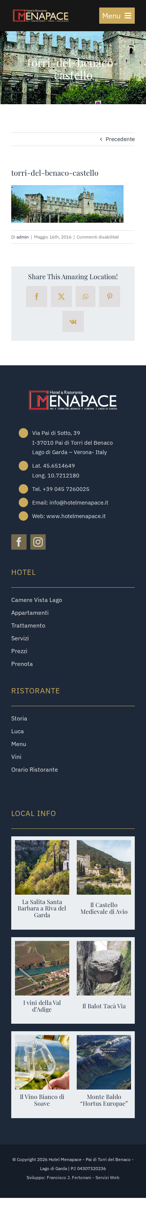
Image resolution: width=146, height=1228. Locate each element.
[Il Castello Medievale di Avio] (104, 845)
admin (22, 237)
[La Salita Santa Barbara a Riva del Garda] (42, 845)
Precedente (120, 139)
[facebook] (19, 542)
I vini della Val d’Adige (42, 1006)
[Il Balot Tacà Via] (104, 946)
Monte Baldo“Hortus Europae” (104, 1100)
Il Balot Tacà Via (104, 1006)
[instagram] (38, 542)
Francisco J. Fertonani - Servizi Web (83, 1177)
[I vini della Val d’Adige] (42, 946)
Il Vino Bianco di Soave (42, 1100)
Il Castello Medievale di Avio (104, 908)
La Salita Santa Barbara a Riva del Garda (42, 908)
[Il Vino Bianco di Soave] (42, 1040)
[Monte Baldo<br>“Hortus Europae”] (104, 1040)
